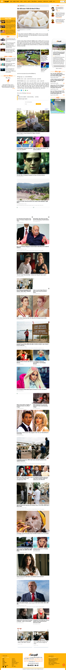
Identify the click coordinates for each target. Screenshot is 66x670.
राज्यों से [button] (25, 1)
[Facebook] (47, 14)
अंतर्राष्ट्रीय (14, 1)
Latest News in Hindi (38, 658)
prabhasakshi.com (39, 661)
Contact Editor (51, 664)
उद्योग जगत (22, 5)
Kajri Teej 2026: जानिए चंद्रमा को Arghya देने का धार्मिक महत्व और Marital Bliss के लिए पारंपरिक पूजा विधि (57, 74)
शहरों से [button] (29, 1)
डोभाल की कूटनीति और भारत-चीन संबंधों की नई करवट (59, 8)
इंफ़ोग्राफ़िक (4, 662)
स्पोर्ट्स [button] (21, 1)
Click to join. (28, 93)
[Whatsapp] (25, 90)
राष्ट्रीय (11, 1)
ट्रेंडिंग (8, 37)
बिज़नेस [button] (17, 1)
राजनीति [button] (50, 1)
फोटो (3, 660)
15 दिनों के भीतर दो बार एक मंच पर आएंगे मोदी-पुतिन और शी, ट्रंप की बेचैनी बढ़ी (60, 20)
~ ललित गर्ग (58, 11)
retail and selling (30, 96)
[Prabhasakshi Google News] (48, 30)
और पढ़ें (13, 88)
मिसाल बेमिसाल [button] (34, 1)
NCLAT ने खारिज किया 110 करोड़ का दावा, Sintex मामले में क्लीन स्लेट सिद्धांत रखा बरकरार (41, 642)
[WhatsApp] (47, 19)
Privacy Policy (14, 663)
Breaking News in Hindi (29, 660)
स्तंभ (58, 5)
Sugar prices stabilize (22, 96)
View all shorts (59, 68)
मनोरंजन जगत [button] (45, 1)
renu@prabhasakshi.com (21, 29)
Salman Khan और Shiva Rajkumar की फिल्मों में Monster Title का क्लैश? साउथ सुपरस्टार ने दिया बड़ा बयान (57, 86)
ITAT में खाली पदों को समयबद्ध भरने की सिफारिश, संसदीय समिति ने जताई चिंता (24, 642)
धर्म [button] (53, 1)
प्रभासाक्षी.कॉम (27, 657)
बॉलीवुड (63, 89)
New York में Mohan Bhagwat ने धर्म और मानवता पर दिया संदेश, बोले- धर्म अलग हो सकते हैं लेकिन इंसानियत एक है (57, 92)
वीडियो (4, 661)
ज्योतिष (63, 77)
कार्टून (3, 664)
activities (37, 96)
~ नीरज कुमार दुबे (58, 17)
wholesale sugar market (22, 98)
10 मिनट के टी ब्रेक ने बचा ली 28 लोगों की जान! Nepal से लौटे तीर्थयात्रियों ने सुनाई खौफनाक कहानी (57, 80)
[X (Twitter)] (23, 90)
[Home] (18, 5)
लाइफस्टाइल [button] (40, 1)
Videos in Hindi (37, 660)
